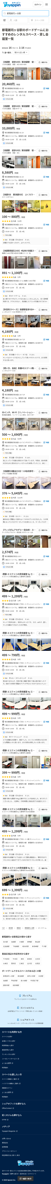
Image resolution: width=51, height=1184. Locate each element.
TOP (3, 928)
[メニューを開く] (46, 4)
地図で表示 (27, 1178)
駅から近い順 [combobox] (20, 52)
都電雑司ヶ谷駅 (29, 928)
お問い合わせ (6, 1138)
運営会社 (5, 1143)
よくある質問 (6, 1063)
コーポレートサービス (9, 1059)
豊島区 (19, 928)
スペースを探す (7, 1036)
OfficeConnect (7, 1108)
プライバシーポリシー (9, 1151)
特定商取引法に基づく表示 (11, 1155)
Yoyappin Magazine (8, 1131)
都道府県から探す (8, 1050)
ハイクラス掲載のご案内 (10, 1083)
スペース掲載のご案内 (9, 1079)
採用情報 (5, 1147)
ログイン (38, 4)
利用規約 (5, 1068)
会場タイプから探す (8, 1041)
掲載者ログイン (7, 1088)
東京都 (11, 928)
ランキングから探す (8, 1054)
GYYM (4, 1120)
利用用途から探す (8, 1045)
